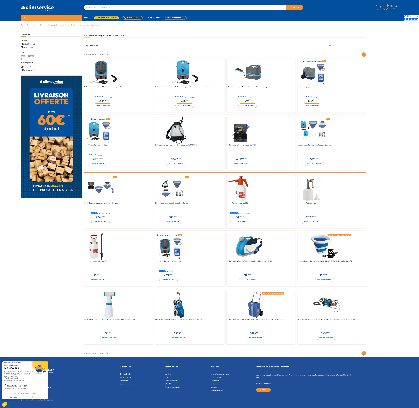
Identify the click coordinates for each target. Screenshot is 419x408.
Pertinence (351, 46)
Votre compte (217, 367)
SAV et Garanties (171, 384)
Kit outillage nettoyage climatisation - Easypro (314, 145)
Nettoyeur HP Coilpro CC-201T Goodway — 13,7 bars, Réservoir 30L (178, 319)
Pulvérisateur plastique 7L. (98, 261)
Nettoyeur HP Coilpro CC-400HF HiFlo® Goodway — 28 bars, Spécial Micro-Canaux (326, 319)
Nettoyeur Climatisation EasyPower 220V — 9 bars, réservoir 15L (249, 261)
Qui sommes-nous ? (127, 384)
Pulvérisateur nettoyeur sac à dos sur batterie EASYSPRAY (176, 145)
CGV (166, 377)
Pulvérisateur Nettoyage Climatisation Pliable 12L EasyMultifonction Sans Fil (325, 261)
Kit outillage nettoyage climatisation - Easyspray (172, 203)
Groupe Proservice (33, 400)
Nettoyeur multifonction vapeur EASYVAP (241, 145)
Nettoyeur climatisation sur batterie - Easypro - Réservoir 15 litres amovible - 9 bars (185, 87)
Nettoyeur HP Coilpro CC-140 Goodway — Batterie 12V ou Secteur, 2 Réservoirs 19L (256, 319)
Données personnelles (172, 387)
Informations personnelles (220, 374)
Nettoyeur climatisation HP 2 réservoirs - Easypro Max (103, 87)
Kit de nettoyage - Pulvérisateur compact (312, 87)
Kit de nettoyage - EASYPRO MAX (169, 261)
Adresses (214, 387)
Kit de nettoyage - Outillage (98, 145)
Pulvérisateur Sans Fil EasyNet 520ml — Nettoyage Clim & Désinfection (109, 319)
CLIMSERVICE (29, 44)
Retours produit (216, 377)
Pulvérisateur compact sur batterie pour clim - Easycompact (248, 87)
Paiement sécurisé (171, 381)
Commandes (215, 381)
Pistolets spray (311, 203)
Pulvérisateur (29, 70)
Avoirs (213, 384)
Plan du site (124, 381)
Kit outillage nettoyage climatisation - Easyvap (101, 203)
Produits (27, 67)
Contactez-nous (125, 377)
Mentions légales (125, 374)
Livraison (168, 374)
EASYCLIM (28, 47)
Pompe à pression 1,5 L (240, 203)
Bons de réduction (217, 390)
